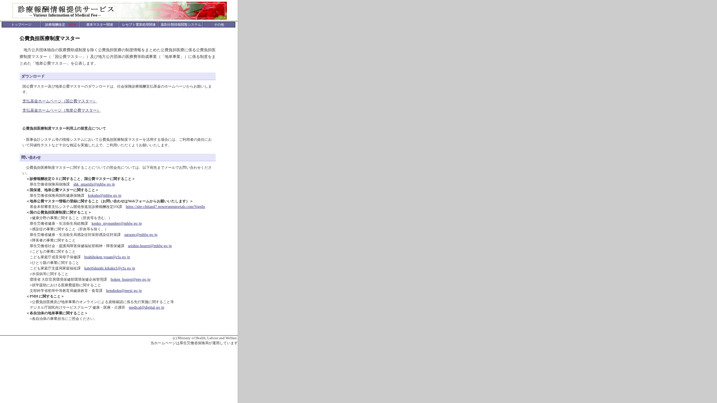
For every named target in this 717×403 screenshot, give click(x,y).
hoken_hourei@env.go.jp (130, 279)
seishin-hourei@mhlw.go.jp (150, 246)
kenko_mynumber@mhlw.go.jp (117, 223)
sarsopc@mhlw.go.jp (140, 235)
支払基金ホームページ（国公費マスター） (59, 101)
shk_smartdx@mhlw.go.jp (94, 184)
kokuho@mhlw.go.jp (104, 195)
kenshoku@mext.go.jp (124, 291)
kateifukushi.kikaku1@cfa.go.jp (109, 268)
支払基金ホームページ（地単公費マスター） (61, 110)
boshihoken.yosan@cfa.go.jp (107, 257)
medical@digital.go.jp (146, 307)
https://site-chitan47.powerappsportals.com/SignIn (165, 207)
